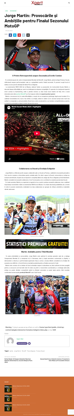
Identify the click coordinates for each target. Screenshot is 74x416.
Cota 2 (15, 388)
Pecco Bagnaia (31, 351)
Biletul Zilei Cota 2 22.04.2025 (21, 395)
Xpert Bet (20, 339)
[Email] (29, 343)
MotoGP (24, 351)
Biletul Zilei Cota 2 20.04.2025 (21, 405)
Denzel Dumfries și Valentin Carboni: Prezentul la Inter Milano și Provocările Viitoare (54, 359)
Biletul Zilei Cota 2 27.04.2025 (21, 386)
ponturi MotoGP (21, 94)
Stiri (6, 10)
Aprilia (11, 351)
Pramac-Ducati (40, 351)
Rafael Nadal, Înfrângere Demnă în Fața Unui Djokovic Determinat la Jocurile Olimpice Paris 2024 (18, 360)
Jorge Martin (17, 351)
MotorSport (13, 10)
